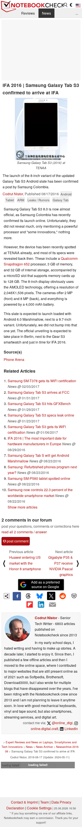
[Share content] (7, 596)
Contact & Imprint (24, 802)
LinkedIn (71, 728)
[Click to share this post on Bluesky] (39, 596)
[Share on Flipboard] (29, 604)
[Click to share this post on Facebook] (17, 596)
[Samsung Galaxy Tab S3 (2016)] (41, 129)
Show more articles (22, 507)
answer (41, 531)
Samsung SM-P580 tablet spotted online (39, 478)
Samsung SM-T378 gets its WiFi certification (42, 380)
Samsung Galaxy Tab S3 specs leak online (41, 415)
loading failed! (10, 765)
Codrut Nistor (13, 193)
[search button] (66, 5)
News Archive (44, 747)
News (46, 13)
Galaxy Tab (60, 200)
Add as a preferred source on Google (45, 584)
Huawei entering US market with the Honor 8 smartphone (25, 563)
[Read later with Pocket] (74, 596)
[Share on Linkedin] (41, 604)
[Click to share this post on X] (51, 596)
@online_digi (62, 722)
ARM (20, 200)
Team (44, 802)
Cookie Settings (39, 807)
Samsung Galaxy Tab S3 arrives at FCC (39, 392)
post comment (17, 541)
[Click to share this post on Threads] (28, 596)
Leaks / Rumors (38, 200)
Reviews (28, 13)
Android (66, 194)
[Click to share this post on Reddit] (62, 596)
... (76, 13)
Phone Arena (14, 359)
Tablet (9, 200)
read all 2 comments (17, 531)
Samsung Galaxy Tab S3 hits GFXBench (39, 403)
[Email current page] (52, 605)
